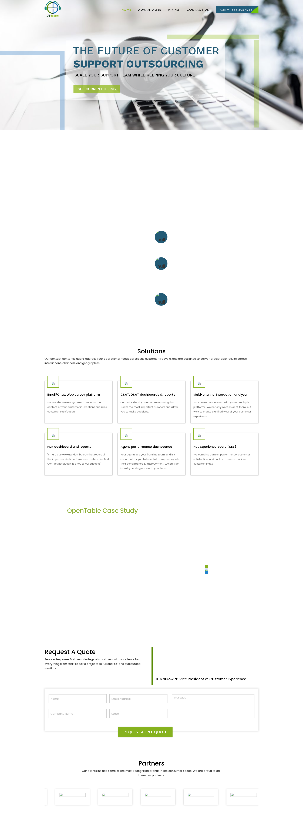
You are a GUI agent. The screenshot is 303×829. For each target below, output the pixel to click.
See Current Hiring (97, 89)
